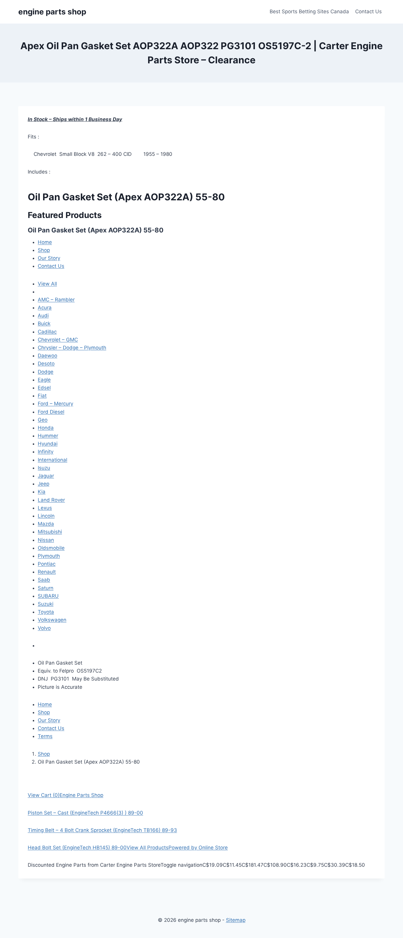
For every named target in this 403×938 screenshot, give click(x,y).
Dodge (45, 372)
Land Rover (51, 500)
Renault (47, 572)
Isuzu (44, 468)
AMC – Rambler (56, 300)
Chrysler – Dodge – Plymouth (72, 348)
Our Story (49, 258)
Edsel (44, 388)
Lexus (45, 508)
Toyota (46, 612)
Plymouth (49, 556)
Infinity (45, 452)
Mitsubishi (50, 532)
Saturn (45, 588)
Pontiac (46, 564)
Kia (41, 492)
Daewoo (47, 356)
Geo (42, 420)
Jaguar (46, 476)
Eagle (44, 380)
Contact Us (368, 11)
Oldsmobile (51, 548)
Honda (46, 428)
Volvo (44, 628)
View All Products (147, 848)
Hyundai (48, 444)
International (52, 460)
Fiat (42, 396)
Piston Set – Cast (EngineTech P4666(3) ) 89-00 (85, 813)
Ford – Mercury (55, 404)
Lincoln (46, 516)
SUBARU (48, 596)
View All (47, 284)
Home (45, 242)
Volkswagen (52, 620)
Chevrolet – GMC (58, 340)
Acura (45, 308)
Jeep (43, 484)
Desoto (46, 363)
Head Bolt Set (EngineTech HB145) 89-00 (77, 848)
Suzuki (45, 604)
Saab (44, 580)
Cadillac (47, 332)
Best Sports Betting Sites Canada (309, 11)
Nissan (46, 540)
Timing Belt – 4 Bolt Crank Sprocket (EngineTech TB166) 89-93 (102, 830)
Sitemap (235, 920)
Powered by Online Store (198, 848)
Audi (43, 315)
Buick (44, 323)
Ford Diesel (51, 412)
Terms (45, 736)
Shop (44, 250)
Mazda (46, 524)
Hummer (48, 436)
